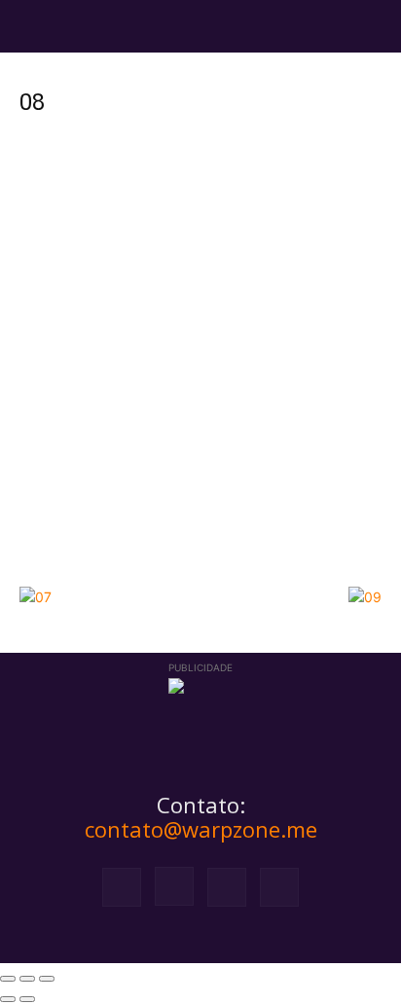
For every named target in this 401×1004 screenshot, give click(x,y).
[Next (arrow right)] (27, 999)
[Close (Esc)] (8, 979)
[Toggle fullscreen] (27, 979)
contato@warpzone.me (201, 828)
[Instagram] (174, 886)
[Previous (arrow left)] (8, 999)
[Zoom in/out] (47, 979)
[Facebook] (121, 887)
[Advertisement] (200, 366)
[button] (33, 26)
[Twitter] (226, 887)
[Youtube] (279, 887)
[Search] (373, 26)
